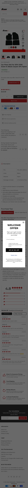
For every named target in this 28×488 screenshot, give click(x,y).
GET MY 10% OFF (14, 250)
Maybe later (14, 255)
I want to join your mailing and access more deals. (15, 245)
